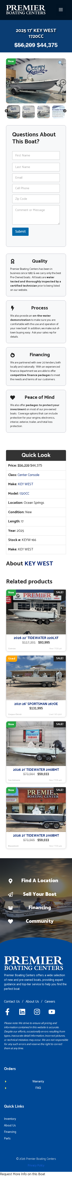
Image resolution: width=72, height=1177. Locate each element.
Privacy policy (36, 1165)
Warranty (38, 1081)
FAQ (38, 1087)
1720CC (24, 493)
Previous (6, 111)
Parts (7, 1138)
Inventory (10, 1118)
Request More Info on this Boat (22, 1174)
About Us (32, 1001)
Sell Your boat (39, 894)
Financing (39, 908)
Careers (50, 1001)
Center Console (28, 475)
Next (65, 111)
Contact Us (12, 1001)
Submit (20, 231)
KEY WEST (25, 484)
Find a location (39, 881)
